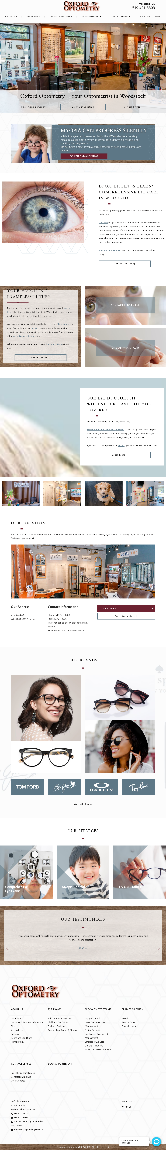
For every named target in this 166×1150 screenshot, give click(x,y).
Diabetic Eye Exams (57, 1023)
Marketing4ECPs (77, 1144)
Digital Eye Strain (93, 1027)
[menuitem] (11, 16)
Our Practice (17, 1015)
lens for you (63, 324)
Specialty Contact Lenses (23, 1070)
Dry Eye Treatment (94, 1042)
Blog (13, 1023)
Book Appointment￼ (33, 107)
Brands (125, 1015)
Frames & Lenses (90, 16)
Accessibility (17, 1027)
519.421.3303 (143, 8)
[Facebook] (123, 1103)
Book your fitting (54, 344)
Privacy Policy (17, 1038)
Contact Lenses (119, 16)
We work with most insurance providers (105, 430)
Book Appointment (150, 16)
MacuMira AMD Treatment (98, 1046)
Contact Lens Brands (21, 1073)
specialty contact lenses (23, 336)
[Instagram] (130, 1103)
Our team (103, 223)
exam (34, 328)
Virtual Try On (132, 107)
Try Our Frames (129, 1019)
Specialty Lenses (129, 1023)
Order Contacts (40, 358)
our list (121, 446)
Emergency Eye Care (94, 1038)
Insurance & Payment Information (27, 1019)
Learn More (118, 455)
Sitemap (15, 1031)
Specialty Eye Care (59, 16)
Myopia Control (92, 1015)
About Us (10, 16)
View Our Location (83, 107)
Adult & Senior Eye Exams (60, 1015)
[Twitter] (127, 1103)
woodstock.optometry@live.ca (69, 630)
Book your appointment (110, 250)
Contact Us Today (124, 264)
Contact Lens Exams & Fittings (62, 1027)
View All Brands (83, 804)
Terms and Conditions (21, 1034)
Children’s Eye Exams (58, 1019)
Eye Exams (32, 16)
